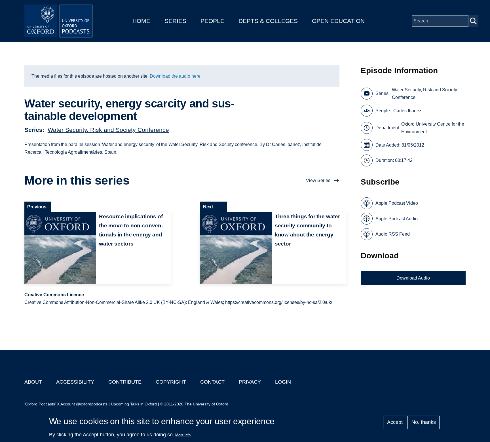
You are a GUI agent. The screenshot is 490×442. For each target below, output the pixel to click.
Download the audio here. (176, 76)
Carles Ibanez (407, 110)
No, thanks (423, 422)
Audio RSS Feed (392, 234)
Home (141, 21)
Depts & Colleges (268, 21)
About (33, 382)
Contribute (124, 382)
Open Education (338, 21)
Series (175, 21)
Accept (395, 422)
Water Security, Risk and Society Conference (108, 129)
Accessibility (75, 382)
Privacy (250, 382)
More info (183, 435)
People (212, 21)
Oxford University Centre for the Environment (432, 128)
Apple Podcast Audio (396, 218)
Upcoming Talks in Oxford (134, 404)
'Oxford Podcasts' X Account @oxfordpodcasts (65, 404)
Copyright (171, 382)
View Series (318, 180)
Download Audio (413, 278)
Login (283, 382)
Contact (212, 382)
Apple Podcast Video (396, 203)
